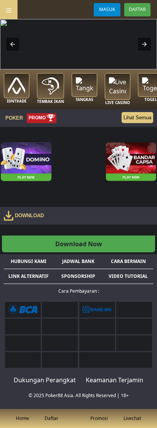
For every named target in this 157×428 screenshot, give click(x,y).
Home (22, 418)
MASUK (107, 9)
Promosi (99, 418)
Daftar (51, 418)
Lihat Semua (137, 117)
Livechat (132, 418)
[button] (12, 44)
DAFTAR (137, 9)
